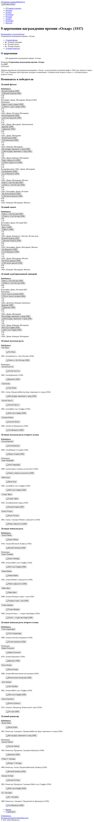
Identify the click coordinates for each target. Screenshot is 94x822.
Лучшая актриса (13, 46)
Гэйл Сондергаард (8, 629)
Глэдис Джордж (7, 605)
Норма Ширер (6, 571)
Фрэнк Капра (6, 723)
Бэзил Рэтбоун (7, 511)
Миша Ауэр (6, 477)
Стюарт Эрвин (7, 494)
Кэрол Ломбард (7, 554)
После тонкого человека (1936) (12, 294)
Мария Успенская (8, 648)
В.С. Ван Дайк (7, 793)
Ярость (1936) (6, 227)
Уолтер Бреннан (7, 441)
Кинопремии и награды (10, 34)
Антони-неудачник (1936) (10, 115)
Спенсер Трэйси (7, 417)
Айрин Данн (6, 588)
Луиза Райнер (6, 535)
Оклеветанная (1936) (9, 138)
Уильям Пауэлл (7, 400)
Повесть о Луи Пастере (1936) (12, 182)
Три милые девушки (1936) (11, 194)
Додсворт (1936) (7, 127)
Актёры (11, 818)
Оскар (22, 34)
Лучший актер (13, 44)
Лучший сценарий (14, 42)
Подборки (18, 818)
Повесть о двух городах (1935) (12, 104)
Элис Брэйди (6, 682)
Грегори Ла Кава (7, 776)
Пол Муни (5, 348)
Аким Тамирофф (7, 460)
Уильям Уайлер (7, 742)
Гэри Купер (6, 383)
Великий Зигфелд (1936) (10, 91)
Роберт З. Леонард (8, 759)
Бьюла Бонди (6, 665)
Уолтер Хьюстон (7, 367)
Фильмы (4, 818)
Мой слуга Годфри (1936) (10, 327)
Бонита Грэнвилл (8, 699)
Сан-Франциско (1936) (9, 171)
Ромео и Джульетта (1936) (11, 160)
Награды (25, 818)
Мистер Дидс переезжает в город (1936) (16, 149)
